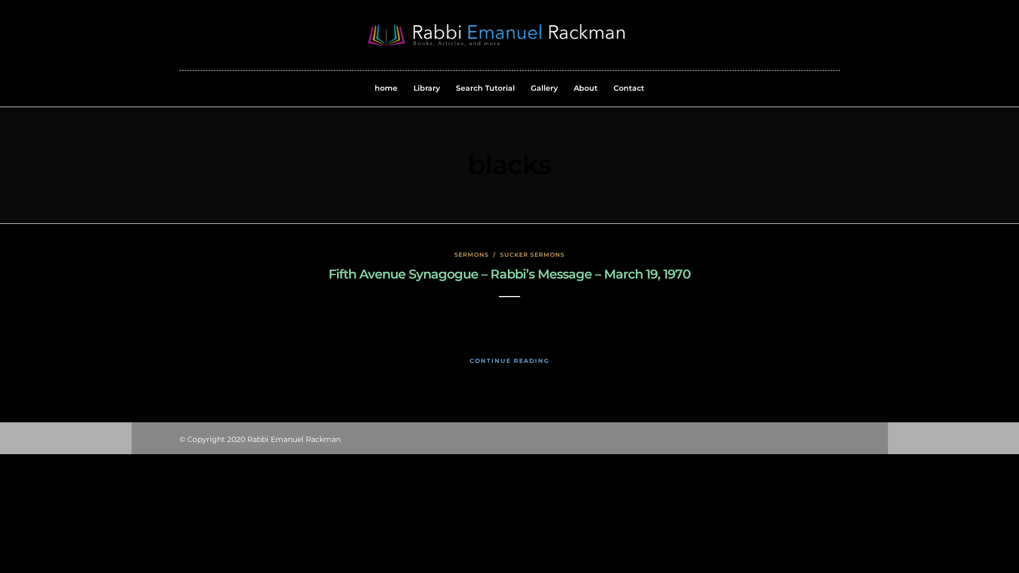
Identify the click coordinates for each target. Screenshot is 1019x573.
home (386, 88)
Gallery (544, 88)
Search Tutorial (485, 88)
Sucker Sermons (532, 254)
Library (426, 88)
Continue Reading (509, 360)
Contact (629, 88)
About (586, 88)
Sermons (471, 254)
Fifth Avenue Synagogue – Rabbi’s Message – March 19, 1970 (509, 274)
